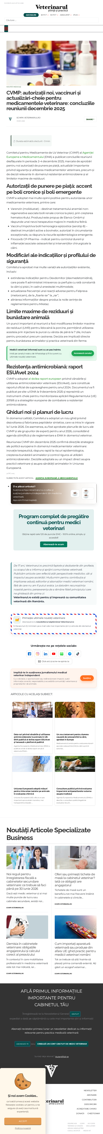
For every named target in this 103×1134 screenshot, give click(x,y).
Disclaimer (90, 1126)
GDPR (82, 1123)
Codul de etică (74, 1131)
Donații (80, 1113)
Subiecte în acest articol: (20, 478)
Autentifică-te (62, 1057)
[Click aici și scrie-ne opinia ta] (53, 661)
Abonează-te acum (53, 544)
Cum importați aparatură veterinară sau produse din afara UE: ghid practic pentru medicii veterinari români (75, 949)
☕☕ (86, 493)
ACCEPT (23, 1121)
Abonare (31, 15)
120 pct (53, 15)
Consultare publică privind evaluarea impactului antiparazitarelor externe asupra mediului (74, 791)
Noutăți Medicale (13, 87)
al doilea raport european (44, 378)
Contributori (89, 1100)
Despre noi (72, 1123)
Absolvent (65, 15)
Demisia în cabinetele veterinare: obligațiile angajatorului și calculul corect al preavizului (23, 949)
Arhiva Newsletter (76, 1128)
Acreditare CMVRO (87, 1109)
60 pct (44, 15)
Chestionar (93, 1113)
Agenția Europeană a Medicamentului (57, 478)
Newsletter (90, 1090)
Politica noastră (23, 1128)
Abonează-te (22, 1044)
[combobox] (51, 20)
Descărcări (90, 1104)
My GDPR (91, 1123)
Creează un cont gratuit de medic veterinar (62, 1044)
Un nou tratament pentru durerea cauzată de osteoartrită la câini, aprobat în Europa (72, 737)
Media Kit (87, 1131)
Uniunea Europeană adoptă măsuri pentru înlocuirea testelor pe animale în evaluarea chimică (32, 791)
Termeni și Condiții (75, 1126)
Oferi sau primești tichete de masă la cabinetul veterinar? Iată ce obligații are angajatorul (75, 879)
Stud (75, 15)
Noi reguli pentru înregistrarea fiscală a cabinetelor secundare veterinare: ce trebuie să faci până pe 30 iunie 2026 (26, 881)
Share (89, 119)
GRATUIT (75, 1014)
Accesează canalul (83, 353)
